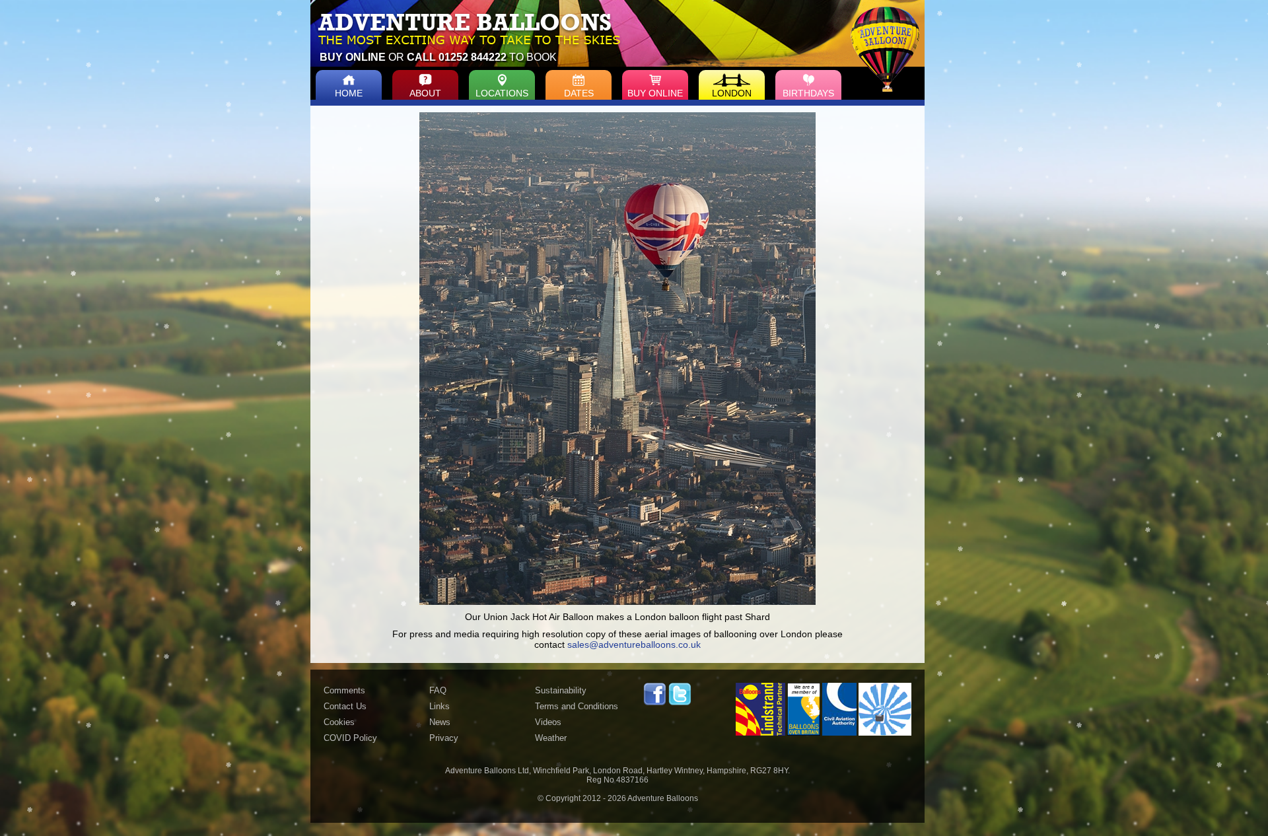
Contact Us (345, 706)
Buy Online (655, 93)
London (732, 93)
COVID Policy (350, 738)
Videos (548, 722)
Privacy (443, 738)
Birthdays (808, 93)
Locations (502, 93)
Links (439, 706)
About (425, 93)
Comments (344, 690)
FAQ (437, 690)
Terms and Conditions (576, 706)
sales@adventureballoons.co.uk (634, 644)
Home (349, 93)
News (439, 722)
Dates (579, 93)
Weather (551, 738)
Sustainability (560, 690)
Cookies (339, 722)
